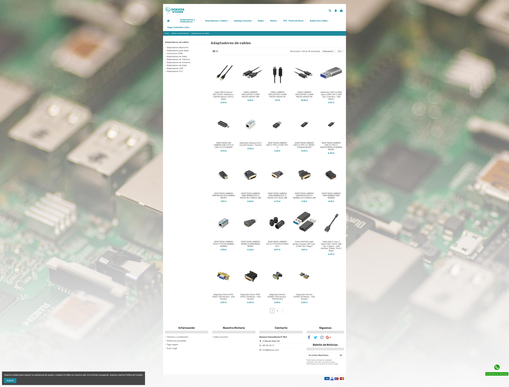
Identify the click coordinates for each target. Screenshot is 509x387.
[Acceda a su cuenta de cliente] (335, 10)
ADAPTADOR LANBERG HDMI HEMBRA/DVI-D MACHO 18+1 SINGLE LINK (250, 195)
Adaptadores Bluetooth (177, 47)
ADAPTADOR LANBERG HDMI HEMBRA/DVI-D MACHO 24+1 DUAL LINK (277, 195)
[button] (187, 20)
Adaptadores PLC (175, 71)
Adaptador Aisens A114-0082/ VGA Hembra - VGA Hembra (223, 296)
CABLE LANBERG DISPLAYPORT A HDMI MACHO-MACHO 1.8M (251, 94)
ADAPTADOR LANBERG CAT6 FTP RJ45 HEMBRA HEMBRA (223, 244)
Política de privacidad (176, 341)
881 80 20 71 (268, 345)
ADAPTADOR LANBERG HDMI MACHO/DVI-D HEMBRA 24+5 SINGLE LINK (304, 195)
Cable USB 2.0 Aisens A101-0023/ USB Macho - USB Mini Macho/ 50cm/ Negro (223, 95)
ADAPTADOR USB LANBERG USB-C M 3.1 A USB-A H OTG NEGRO (224, 145)
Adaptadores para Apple (178, 50)
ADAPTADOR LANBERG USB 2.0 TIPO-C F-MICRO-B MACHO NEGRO (304, 145)
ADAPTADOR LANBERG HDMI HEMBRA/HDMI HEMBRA (331, 195)
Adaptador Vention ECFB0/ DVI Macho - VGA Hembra (304, 296)
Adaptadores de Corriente (178, 62)
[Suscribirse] (341, 355)
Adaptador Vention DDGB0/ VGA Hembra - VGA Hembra (277, 296)
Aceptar (10, 380)
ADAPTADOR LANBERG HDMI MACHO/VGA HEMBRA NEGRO (223, 195)
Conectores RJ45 (175, 53)
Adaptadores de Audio (177, 65)
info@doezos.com (271, 350)
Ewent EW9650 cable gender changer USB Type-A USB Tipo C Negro (304, 244)
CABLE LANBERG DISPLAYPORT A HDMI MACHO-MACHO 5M (304, 94)
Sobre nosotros (221, 337)
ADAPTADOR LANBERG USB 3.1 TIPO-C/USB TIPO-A (277, 145)
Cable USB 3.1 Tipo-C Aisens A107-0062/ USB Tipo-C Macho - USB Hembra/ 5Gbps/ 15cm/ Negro (331, 246)
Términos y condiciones (177, 337)
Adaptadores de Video (177, 56)
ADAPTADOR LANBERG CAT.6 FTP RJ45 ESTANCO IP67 (277, 244)
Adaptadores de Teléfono (178, 59)
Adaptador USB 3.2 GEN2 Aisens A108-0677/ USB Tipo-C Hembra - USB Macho (331, 95)
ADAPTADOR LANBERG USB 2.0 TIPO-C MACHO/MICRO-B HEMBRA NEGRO (331, 146)
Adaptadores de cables (177, 42)
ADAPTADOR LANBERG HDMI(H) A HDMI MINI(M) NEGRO (250, 244)
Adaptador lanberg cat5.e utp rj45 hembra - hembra (250, 144)
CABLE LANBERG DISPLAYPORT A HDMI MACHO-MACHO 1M (277, 94)
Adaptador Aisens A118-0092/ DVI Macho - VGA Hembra (250, 296)
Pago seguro (172, 344)
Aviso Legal (172, 348)
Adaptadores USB (175, 68)
